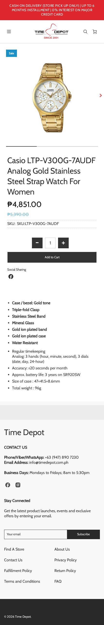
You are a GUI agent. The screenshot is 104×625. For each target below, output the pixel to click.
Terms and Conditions (22, 581)
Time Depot (24, 432)
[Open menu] (9, 31)
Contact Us (13, 560)
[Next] (100, 95)
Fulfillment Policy (18, 570)
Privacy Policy (65, 560)
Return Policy (65, 570)
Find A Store (14, 549)
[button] (52, 257)
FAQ (57, 581)
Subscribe (83, 534)
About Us (62, 549)
